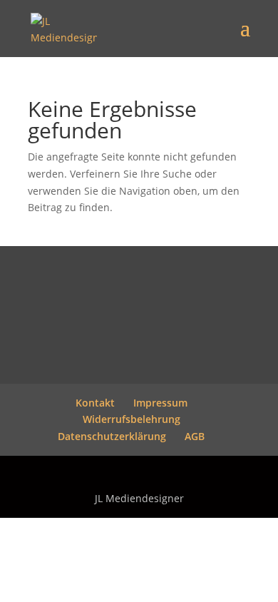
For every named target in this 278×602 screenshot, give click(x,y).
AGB (195, 436)
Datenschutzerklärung (112, 436)
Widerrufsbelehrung (131, 419)
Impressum (160, 402)
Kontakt (95, 402)
